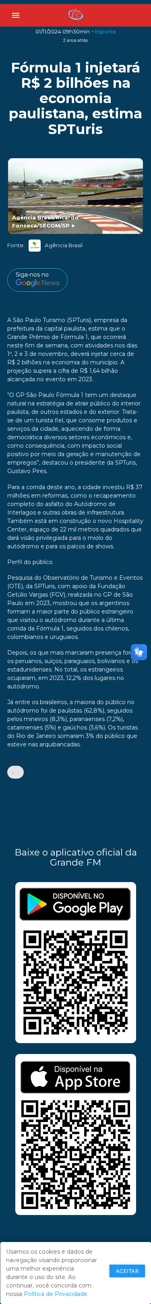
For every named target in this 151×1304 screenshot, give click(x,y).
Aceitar (127, 1271)
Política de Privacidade (55, 1294)
